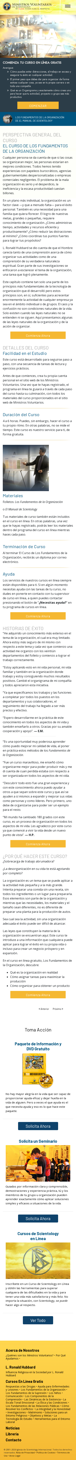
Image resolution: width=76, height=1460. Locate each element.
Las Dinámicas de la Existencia (42, 1399)
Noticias (13, 1428)
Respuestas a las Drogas (20, 1386)
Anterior (45, 1008)
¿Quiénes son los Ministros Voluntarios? (29, 1355)
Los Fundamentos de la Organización (43, 1389)
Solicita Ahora (38, 1126)
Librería (12, 1434)
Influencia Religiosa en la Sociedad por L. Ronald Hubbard (34, 1373)
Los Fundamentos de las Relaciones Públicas (32, 1406)
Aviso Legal (14, 1455)
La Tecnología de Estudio (31, 1417)
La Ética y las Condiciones (52, 1402)
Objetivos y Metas (40, 1415)
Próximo (57, 1008)
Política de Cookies (46, 1452)
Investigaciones (16, 1412)
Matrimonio (35, 1412)
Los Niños (55, 1393)
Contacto (13, 1440)
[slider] (34, 54)
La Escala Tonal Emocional (36, 1401)
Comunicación (14, 1396)
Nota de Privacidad (25, 1452)
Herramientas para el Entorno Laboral (38, 1420)
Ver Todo (38, 1320)
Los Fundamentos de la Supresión (26, 1393)
